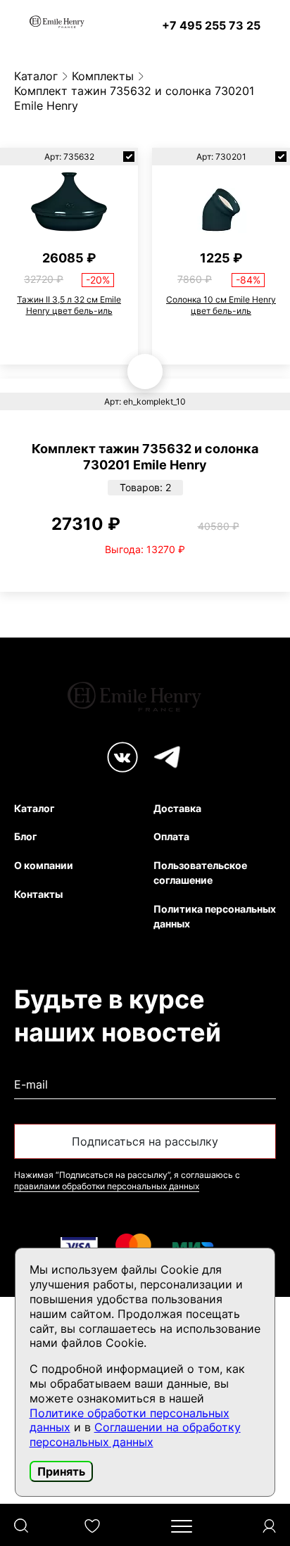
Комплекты (103, 76)
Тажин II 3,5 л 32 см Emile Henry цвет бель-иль (69, 305)
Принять (61, 1471)
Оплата (171, 836)
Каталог (36, 76)
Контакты (38, 894)
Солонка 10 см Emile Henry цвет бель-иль (221, 305)
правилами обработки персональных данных (106, 1186)
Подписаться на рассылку (145, 1141)
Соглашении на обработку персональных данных (135, 1434)
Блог (25, 836)
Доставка (177, 808)
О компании (43, 865)
